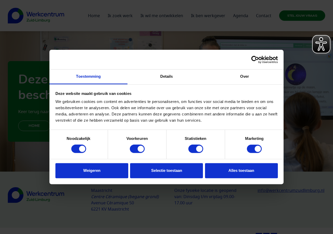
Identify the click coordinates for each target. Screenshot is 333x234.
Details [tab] (166, 76)
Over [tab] (244, 76)
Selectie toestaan (166, 170)
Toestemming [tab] (88, 76)
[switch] (137, 149)
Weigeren (91, 170)
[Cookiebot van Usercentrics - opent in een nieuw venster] (255, 59)
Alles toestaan (241, 170)
